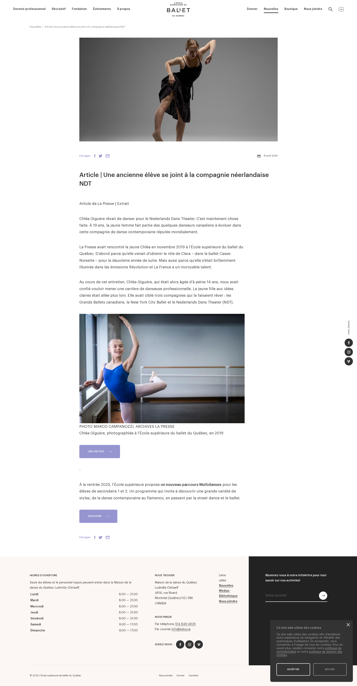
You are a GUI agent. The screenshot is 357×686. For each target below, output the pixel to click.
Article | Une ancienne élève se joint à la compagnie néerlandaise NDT (84, 27)
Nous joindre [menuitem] (313, 9)
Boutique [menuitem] (291, 9)
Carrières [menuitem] (193, 675)
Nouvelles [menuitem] (271, 9)
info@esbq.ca (181, 629)
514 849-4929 (185, 624)
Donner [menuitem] (252, 9)
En (341, 9)
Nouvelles (35, 27)
